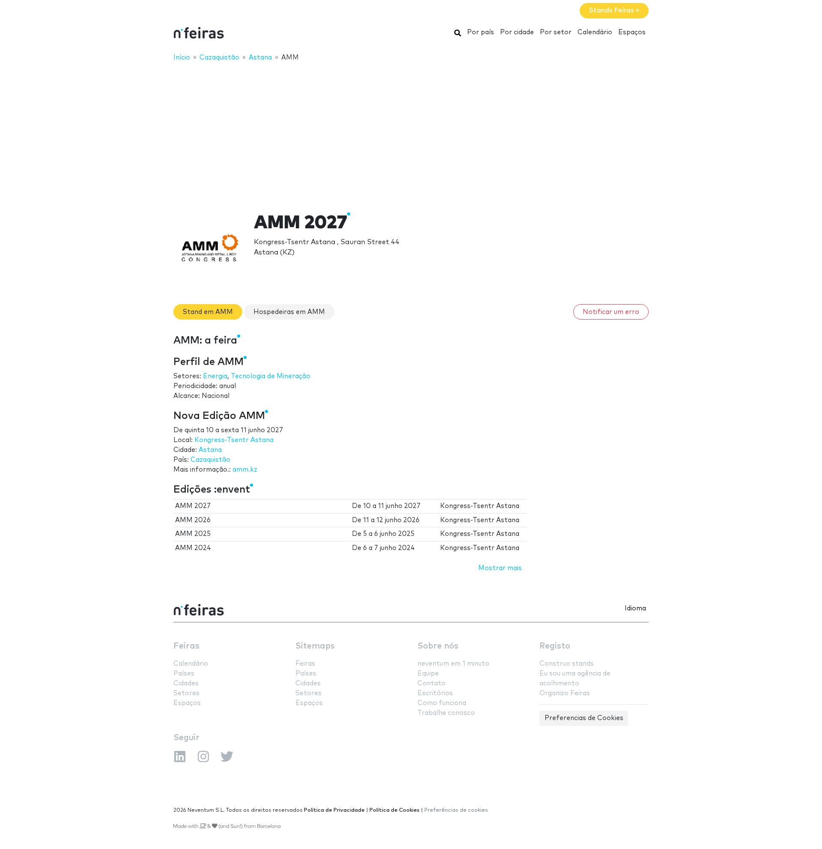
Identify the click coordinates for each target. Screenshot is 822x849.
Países (183, 673)
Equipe (428, 673)
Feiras (186, 646)
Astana (210, 450)
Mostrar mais (500, 568)
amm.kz (244, 469)
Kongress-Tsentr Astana (234, 440)
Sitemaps (315, 646)
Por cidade (517, 32)
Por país (480, 32)
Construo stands (566, 664)
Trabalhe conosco (446, 713)
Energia (215, 376)
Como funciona (441, 703)
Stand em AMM (208, 312)
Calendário (595, 32)
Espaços (632, 32)
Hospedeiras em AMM (289, 312)
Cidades (186, 683)
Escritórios (435, 693)
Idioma (635, 608)
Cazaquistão (210, 460)
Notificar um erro (611, 312)
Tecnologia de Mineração (270, 376)
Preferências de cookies (456, 810)
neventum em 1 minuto (453, 664)
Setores (186, 693)
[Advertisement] (411, 131)
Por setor (556, 32)
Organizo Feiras (564, 693)
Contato (431, 683)
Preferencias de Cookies (584, 718)
